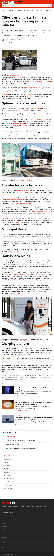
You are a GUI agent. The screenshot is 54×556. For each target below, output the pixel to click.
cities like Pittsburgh (14, 358)
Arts (10, 10)
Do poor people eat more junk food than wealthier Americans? (20, 448)
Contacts (4, 547)
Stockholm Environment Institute (42, 211)
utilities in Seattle (7, 360)
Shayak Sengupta (28, 94)
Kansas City (17, 360)
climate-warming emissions (20, 125)
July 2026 (7, 462)
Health (37, 10)
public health (20, 98)
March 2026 (8, 475)
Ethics (33, 10)
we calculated (40, 274)
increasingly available (14, 251)
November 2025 (9, 488)
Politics (42, 10)
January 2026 (8, 482)
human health (14, 238)
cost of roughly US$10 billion (23, 203)
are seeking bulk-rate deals (14, 199)
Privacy (3, 544)
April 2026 (8, 472)
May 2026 (7, 469)
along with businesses (43, 81)
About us (4, 537)
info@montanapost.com (7, 512)
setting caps (38, 108)
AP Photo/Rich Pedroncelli (26, 341)
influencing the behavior (40, 119)
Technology (48, 10)
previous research (29, 133)
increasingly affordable (17, 123)
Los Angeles (30, 192)
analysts (7, 218)
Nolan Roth (19, 395)
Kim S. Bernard (20, 424)
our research (17, 222)
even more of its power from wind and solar (17, 274)
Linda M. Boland (20, 410)
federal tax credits (14, 293)
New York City (21, 192)
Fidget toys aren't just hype (12, 444)
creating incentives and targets (19, 110)
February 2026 (9, 478)
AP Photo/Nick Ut (14, 75)
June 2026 (8, 465)
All (6, 10)
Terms (3, 540)
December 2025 (9, 485)
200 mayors (18, 91)
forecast (12, 218)
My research (5, 94)
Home (3, 10)
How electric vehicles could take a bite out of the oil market (20, 440)
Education (20, 10)
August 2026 (8, 459)
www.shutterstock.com (26, 180)
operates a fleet (37, 261)
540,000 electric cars (22, 190)
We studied (5, 261)
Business (14, 10)
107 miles (29, 243)
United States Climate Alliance (34, 87)
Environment (27, 10)
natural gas (32, 131)
